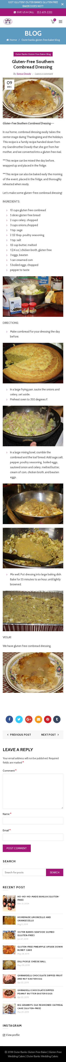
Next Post (48, 734)
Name (7, 814)
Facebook (9, 719)
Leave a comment (44, 73)
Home (13, 39)
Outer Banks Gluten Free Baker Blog (33, 54)
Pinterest (47, 719)
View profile (13, 1034)
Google (28, 719)
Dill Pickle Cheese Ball (31, 961)
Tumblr (56, 719)
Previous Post (20, 734)
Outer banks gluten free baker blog (40, 39)
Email (38, 719)
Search (54, 872)
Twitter (19, 719)
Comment (9, 770)
